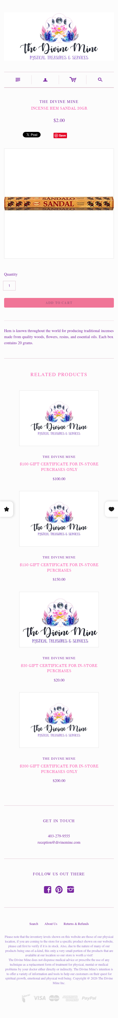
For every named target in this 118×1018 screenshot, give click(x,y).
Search (33, 923)
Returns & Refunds (76, 923)
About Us (50, 923)
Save (62, 135)
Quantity (11, 274)
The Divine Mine (59, 456)
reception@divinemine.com (59, 842)
